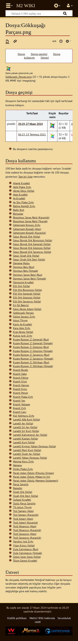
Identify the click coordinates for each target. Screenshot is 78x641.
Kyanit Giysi (20, 381)
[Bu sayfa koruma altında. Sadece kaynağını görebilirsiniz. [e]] (54, 41)
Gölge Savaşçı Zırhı (24, 316)
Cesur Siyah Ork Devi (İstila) (29, 259)
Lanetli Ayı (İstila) (23, 423)
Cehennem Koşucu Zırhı (26, 225)
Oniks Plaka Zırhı (23, 469)
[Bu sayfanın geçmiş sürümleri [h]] (61, 41)
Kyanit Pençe (20, 393)
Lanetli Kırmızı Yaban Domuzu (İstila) (34, 446)
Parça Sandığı (21, 484)
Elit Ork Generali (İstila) (26, 293)
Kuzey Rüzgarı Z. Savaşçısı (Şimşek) (33, 358)
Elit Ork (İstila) (21, 286)
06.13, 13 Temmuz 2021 (32, 134)
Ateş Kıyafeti (20, 194)
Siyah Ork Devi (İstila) (25, 496)
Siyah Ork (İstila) (22, 492)
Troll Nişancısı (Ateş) (24, 526)
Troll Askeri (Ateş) (23, 519)
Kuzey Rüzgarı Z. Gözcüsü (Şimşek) (33, 351)
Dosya (21, 54)
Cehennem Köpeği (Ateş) (27, 229)
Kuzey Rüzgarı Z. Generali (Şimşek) (33, 343)
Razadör (17, 488)
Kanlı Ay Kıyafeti (22, 324)
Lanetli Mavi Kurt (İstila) (27, 450)
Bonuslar (18, 213)
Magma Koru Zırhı (23, 461)
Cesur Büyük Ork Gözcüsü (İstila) (32, 248)
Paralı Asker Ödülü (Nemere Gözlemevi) (35, 480)
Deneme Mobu (21, 263)
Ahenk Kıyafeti (21, 183)
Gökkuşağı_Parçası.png (18, 76)
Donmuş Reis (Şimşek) (25, 271)
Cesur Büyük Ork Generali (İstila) (32, 244)
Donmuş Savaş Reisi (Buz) (27, 275)
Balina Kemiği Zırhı (24, 206)
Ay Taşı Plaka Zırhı (23, 202)
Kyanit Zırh (19, 408)
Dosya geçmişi (39, 54)
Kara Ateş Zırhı (21, 328)
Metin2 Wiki (25, 5)
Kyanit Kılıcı (20, 389)
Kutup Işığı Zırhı (22, 335)
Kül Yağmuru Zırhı (23, 415)
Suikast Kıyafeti (22, 499)
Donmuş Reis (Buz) (23, 267)
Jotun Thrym (20, 320)
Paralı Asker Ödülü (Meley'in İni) (31, 477)
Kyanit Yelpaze (21, 404)
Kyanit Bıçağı (20, 370)
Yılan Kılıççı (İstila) (24, 545)
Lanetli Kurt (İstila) (24, 442)
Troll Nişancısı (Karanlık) (27, 530)
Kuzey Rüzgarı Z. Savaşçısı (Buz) (31, 355)
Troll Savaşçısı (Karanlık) (27, 537)
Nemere (17, 465)
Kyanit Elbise (20, 377)
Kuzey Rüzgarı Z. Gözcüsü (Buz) (31, 347)
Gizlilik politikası (17, 618)
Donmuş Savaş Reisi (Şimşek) (29, 278)
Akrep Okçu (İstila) (23, 191)
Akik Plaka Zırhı (22, 187)
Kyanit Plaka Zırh (23, 397)
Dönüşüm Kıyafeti (23, 282)
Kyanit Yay (19, 400)
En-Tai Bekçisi (21, 305)
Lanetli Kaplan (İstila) (25, 438)
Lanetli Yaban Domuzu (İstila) (30, 457)
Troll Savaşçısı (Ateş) (24, 534)
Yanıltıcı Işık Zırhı (23, 541)
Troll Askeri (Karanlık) (25, 522)
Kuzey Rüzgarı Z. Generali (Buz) (31, 339)
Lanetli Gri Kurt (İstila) (26, 431)
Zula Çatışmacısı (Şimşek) (27, 553)
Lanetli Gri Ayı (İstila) (25, 427)
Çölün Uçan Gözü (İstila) (27, 557)
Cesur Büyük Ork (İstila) (26, 236)
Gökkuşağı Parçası (23, 313)
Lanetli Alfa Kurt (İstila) (26, 419)
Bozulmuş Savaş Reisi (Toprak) (30, 221)
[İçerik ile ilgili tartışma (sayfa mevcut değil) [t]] (15, 41)
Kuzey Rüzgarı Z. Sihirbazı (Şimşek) (33, 366)
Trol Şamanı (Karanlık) (25, 515)
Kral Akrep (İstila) (23, 332)
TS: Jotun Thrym (22, 507)
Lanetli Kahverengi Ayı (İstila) (30, 435)
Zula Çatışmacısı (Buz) (25, 549)
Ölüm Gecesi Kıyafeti (25, 560)
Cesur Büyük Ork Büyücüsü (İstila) (32, 240)
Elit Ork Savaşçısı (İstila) (27, 301)
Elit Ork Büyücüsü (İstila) (27, 290)
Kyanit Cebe (20, 374)
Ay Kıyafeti (19, 198)
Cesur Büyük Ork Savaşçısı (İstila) (32, 252)
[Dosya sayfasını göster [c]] (7, 41)
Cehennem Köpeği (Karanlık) (29, 233)
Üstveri (45, 57)
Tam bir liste (25, 176)
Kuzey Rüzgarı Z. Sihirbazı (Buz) (31, 362)
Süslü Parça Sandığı (24, 503)
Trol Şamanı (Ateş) (23, 511)
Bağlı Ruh (18, 210)
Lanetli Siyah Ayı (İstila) (26, 454)
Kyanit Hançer (21, 385)
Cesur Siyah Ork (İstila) (26, 255)
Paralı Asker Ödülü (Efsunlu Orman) (33, 473)
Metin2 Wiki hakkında (42, 618)
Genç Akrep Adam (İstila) (27, 309)
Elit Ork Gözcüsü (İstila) (26, 297)
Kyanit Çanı (19, 412)
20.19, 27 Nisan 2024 (30, 124)
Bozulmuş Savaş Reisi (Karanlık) (31, 217)
